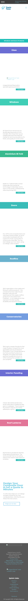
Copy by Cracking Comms (14, 564)
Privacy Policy (14, 559)
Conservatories (14, 584)
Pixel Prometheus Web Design (14, 562)
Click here (20, 89)
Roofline (14, 589)
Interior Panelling (14, 587)
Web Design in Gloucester (14, 560)
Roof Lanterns (14, 591)
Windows (14, 581)
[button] (26, 8)
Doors (14, 582)
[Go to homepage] (6, 8)
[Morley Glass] (14, 78)
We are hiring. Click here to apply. (20, 2)
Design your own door (10, 503)
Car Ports (14, 586)
